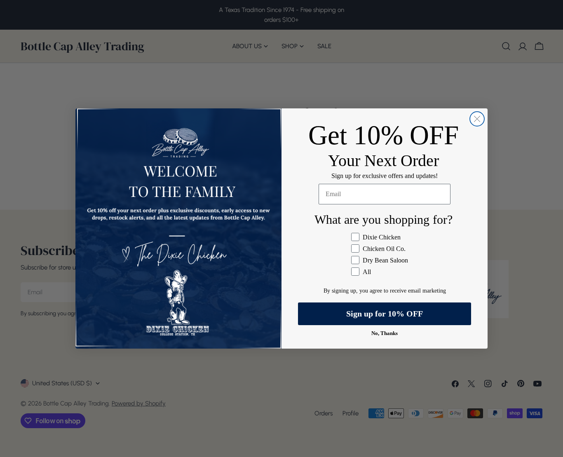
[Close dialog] (477, 119)
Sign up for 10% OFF (384, 313)
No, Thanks (384, 333)
